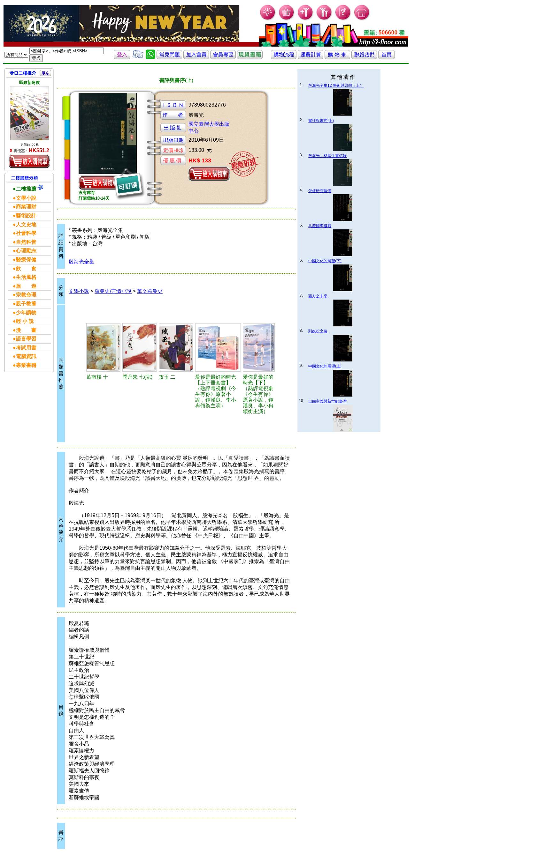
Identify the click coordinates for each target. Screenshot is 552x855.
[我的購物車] (286, 19)
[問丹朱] (139, 347)
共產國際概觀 (319, 226)
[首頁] (362, 19)
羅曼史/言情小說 (113, 291)
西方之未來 (317, 296)
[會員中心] (324, 19)
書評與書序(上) (321, 120)
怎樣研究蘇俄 (319, 191)
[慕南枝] (103, 347)
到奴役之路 (317, 331)
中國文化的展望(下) (324, 261)
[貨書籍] (250, 57)
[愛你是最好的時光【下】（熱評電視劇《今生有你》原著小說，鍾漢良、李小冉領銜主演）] (259, 347)
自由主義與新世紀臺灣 (327, 401)
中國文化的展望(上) (324, 366)
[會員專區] (223, 57)
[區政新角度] (29, 113)
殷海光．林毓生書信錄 (327, 155)
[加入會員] (305, 19)
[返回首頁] (386, 57)
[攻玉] (176, 347)
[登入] (122, 57)
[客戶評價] (138, 57)
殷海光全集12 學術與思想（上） (336, 85)
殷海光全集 (81, 261)
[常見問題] (343, 19)
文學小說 (79, 291)
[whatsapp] (150, 57)
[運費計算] (310, 57)
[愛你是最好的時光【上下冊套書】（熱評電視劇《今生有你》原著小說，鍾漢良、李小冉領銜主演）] (218, 347)
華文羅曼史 (150, 291)
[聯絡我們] (364, 57)
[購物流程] (283, 57)
